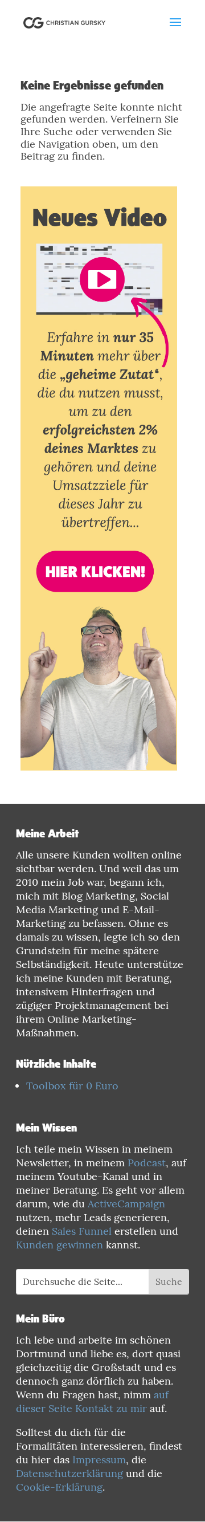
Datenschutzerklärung (69, 1473)
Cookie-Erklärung (59, 1486)
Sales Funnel (82, 1231)
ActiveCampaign (126, 1203)
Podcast (147, 1162)
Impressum (99, 1459)
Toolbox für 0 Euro (72, 1085)
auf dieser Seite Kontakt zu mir (92, 1401)
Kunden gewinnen (59, 1244)
